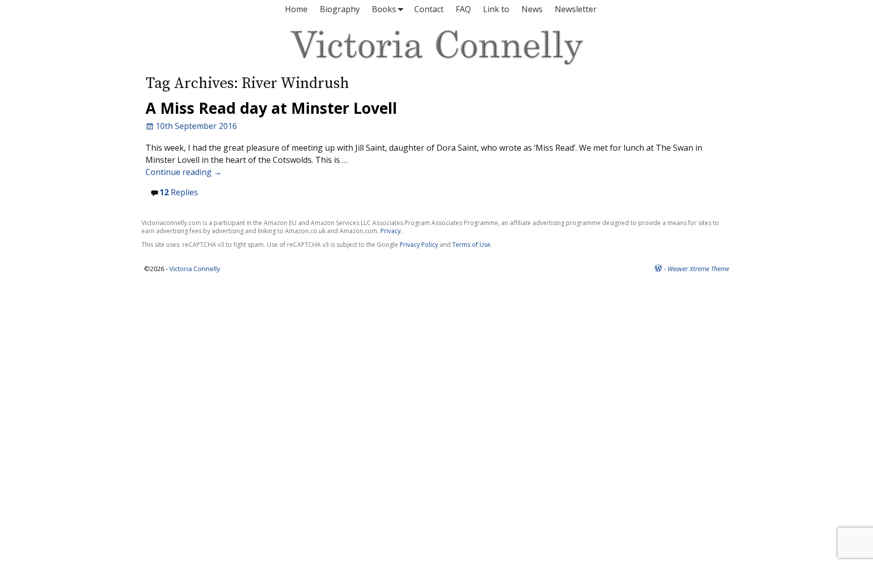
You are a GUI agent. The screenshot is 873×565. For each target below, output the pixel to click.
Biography (340, 9)
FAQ (463, 9)
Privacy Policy (419, 244)
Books (384, 9)
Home (296, 9)
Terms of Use (471, 244)
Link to (496, 9)
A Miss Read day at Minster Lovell (271, 108)
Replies (179, 192)
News (532, 9)
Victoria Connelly (194, 268)
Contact (429, 9)
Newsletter (576, 9)
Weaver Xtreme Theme (698, 268)
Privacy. (391, 231)
